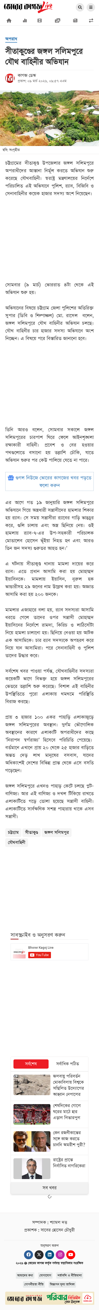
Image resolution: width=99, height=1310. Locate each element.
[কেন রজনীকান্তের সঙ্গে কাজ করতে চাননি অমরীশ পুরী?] (49, 1141)
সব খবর (49, 1188)
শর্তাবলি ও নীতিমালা (70, 1275)
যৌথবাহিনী (16, 843)
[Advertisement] (49, 886)
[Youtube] (70, 1254)
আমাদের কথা (25, 1275)
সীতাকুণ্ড (31, 833)
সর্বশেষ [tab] (31, 1064)
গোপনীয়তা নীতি (34, 1284)
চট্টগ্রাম (13, 833)
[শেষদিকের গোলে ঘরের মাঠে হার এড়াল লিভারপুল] (49, 1114)
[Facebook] (28, 1254)
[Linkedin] (49, 1254)
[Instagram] (60, 1254)
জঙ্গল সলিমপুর (56, 833)
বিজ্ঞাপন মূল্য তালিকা (62, 1284)
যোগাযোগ (45, 1275)
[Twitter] (39, 1254)
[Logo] (28, 7)
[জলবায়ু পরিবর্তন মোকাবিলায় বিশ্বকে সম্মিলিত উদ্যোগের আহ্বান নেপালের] (49, 1086)
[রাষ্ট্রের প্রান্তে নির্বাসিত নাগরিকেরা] (49, 1168)
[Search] (80, 8)
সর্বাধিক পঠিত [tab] (67, 1064)
